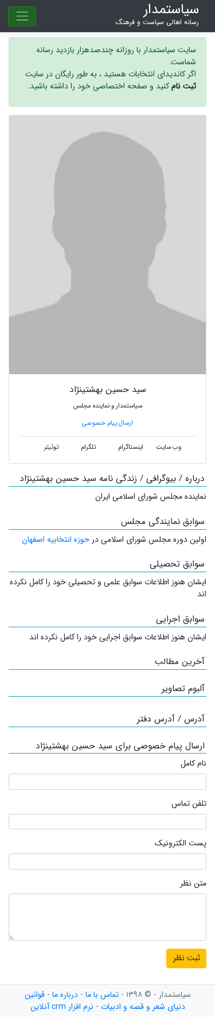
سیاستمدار (157, 15)
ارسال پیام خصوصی (107, 423)
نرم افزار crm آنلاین (61, 1006)
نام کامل (193, 764)
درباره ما (65, 994)
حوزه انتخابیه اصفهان (55, 539)
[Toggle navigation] (22, 16)
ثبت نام (183, 86)
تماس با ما (102, 994)
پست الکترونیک (180, 843)
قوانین (35, 994)
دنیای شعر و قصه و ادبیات (143, 1006)
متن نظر (193, 884)
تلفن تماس (188, 804)
